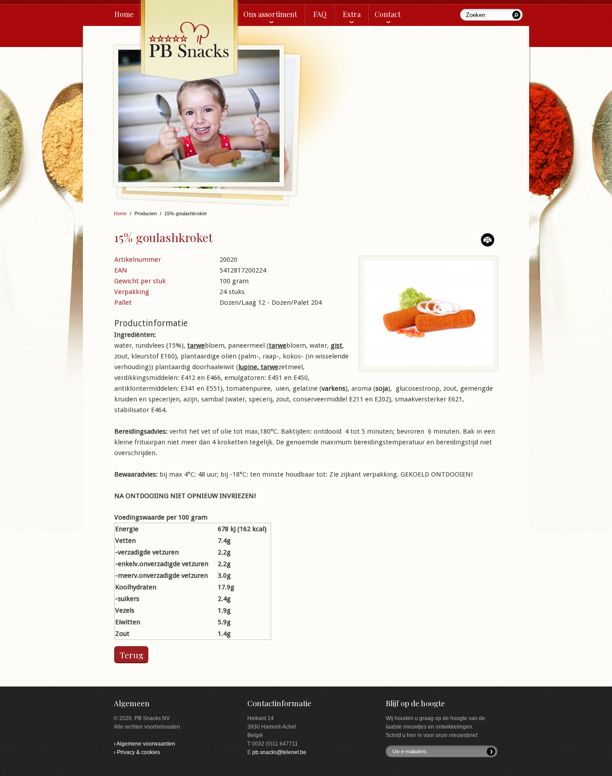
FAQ (320, 14)
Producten (145, 213)
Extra (352, 14)
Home (124, 14)
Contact (388, 14)
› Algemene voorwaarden (144, 744)
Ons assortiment (270, 14)
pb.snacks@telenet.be (279, 752)
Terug (131, 655)
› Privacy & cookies (137, 752)
